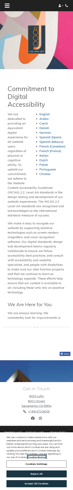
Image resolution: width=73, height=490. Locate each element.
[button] (60, 5)
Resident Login (13, 431)
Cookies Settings (36, 464)
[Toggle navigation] (7, 5)
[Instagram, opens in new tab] (40, 418)
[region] (36, 461)
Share (66, 353)
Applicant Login (34, 431)
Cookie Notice (37, 457)
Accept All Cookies (36, 483)
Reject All (36, 473)
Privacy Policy (58, 431)
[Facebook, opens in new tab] (32, 418)
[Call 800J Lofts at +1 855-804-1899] (67, 5)
